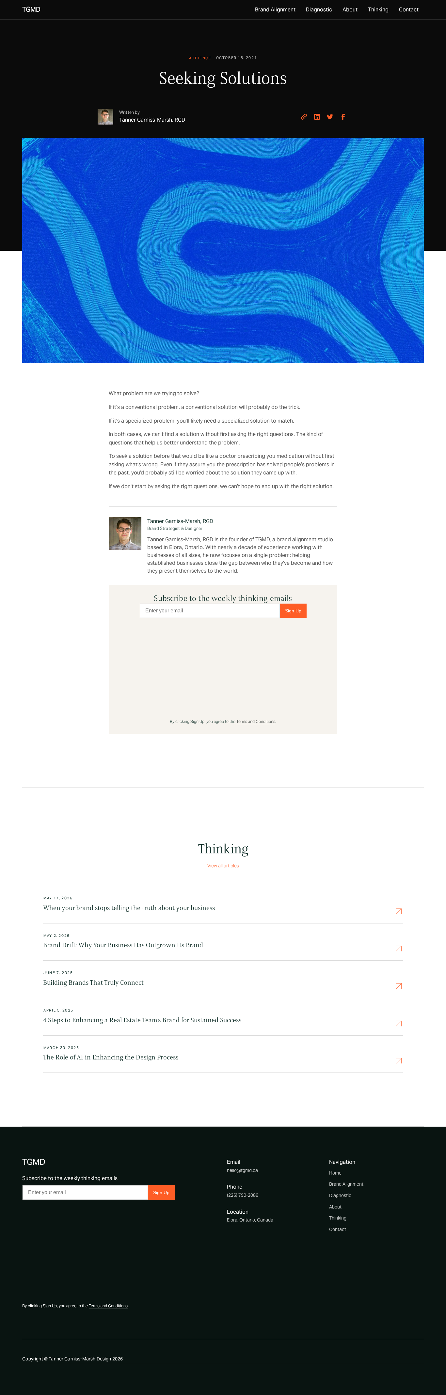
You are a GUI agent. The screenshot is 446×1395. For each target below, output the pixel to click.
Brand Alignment (275, 9)
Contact (409, 9)
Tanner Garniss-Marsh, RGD (180, 521)
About (350, 9)
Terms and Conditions (255, 721)
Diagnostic (319, 9)
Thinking (378, 9)
